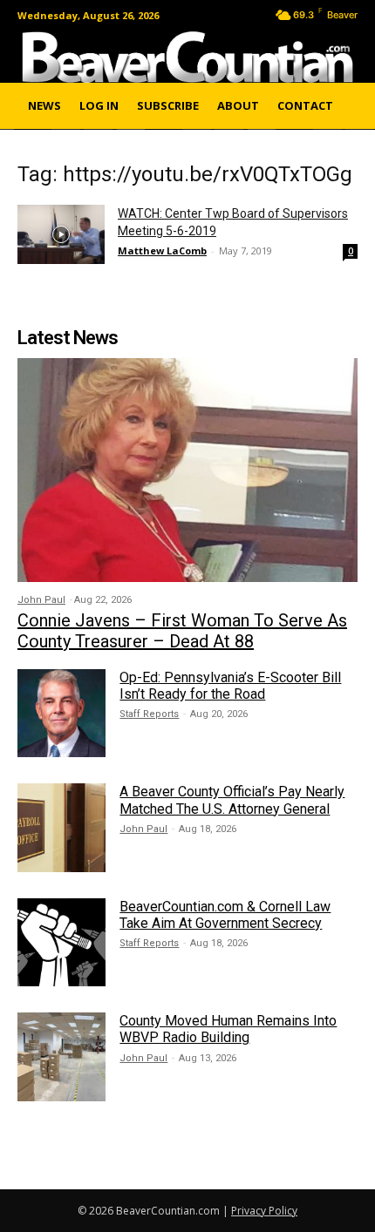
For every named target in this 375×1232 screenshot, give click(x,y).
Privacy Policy (264, 1210)
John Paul (41, 600)
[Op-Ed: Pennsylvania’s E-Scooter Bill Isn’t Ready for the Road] (61, 713)
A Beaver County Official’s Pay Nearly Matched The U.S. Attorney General (231, 799)
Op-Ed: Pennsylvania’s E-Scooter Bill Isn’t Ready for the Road (230, 685)
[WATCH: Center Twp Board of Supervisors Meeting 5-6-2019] (61, 235)
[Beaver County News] (187, 57)
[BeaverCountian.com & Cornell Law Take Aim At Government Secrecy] (61, 942)
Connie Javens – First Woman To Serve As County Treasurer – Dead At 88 (182, 631)
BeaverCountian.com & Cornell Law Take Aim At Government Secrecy (225, 914)
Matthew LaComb (162, 250)
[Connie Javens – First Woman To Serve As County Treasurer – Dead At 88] (187, 470)
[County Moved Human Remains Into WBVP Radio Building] (61, 1056)
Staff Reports (149, 714)
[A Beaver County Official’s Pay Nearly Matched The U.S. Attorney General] (61, 827)
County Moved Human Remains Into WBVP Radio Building (228, 1029)
